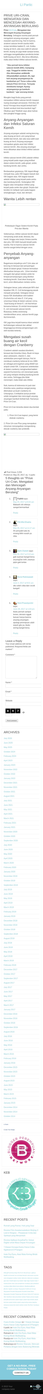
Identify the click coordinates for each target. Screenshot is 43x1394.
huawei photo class (9, 1283)
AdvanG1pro (27, 1272)
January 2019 (9, 916)
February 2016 (10, 1058)
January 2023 (9, 765)
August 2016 (9, 1032)
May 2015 (8, 1090)
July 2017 (8, 987)
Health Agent (13, 1280)
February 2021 (10, 823)
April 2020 (8, 858)
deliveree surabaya (32, 1278)
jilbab (11, 1286)
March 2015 (9, 1094)
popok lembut (13, 1302)
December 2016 (10, 1014)
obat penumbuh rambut (19, 1297)
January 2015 (9, 1103)
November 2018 (10, 925)
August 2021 (9, 796)
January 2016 (9, 1063)
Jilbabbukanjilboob (29, 1286)
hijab (25, 1280)
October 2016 (9, 1023)
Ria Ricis (30, 1305)
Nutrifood (9, 1297)
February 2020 (10, 867)
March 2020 (9, 863)
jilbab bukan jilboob (18, 1286)
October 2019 (9, 881)
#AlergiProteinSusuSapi (10, 1272)
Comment (10, 655)
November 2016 (10, 1018)
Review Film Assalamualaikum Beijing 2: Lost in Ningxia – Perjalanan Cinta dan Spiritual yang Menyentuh (21, 1233)
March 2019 (9, 907)
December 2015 (10, 1067)
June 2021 (8, 805)
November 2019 (10, 876)
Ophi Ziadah (22, 551)
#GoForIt (20, 1272)
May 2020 (8, 854)
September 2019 (11, 885)
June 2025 (8, 743)
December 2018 (10, 921)
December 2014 (10, 1107)
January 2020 (9, 872)
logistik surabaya (13, 1289)
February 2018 (10, 965)
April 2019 (8, 903)
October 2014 (9, 1116)
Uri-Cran (12, 30)
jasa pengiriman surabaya (22, 1283)
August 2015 (9, 1081)
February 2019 (10, 912)
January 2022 (9, 778)
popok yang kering (22, 1302)
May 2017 (8, 996)
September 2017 (11, 978)
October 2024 (9, 752)
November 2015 (10, 1072)
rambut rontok (23, 1305)
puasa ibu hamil (14, 1305)
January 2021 (9, 827)
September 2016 (11, 1027)
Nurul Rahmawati (25, 577)
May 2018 (8, 952)
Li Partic (26, 5)
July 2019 (8, 890)
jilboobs (6, 1289)
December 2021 (10, 783)
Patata (28, 1297)
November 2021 (10, 787)
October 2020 (9, 836)
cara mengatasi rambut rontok (12, 1278)
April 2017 (8, 1001)
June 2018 (8, 947)
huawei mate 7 (34, 1280)
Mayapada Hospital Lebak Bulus (24, 1291)
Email (8, 692)
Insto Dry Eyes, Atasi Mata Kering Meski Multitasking (20, 1255)
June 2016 (8, 1041)
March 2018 (9, 961)
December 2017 (10, 970)
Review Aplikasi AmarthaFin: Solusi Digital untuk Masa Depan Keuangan (19, 1241)
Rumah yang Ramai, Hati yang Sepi (19, 1226)
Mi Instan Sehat (26, 1294)
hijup (28, 1280)
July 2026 (8, 738)
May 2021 (8, 810)
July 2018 (8, 943)
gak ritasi (6, 1280)
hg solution (20, 1280)
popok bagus (19, 1299)
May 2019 (8, 898)
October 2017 (9, 974)
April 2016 (8, 1050)
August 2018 (9, 938)
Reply (15, 513)
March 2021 (9, 818)
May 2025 (8, 747)
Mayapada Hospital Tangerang (12, 1294)
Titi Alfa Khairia (24, 522)
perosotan (12, 1299)
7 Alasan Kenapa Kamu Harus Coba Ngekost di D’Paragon (19, 1248)
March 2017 (9, 1005)
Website (8, 701)
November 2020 (10, 832)
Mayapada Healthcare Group (27, 1289)
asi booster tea (12, 1275)
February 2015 (10, 1098)
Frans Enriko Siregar (12, 1322)
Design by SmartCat (36, 1387)
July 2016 (8, 1036)
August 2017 (9, 983)
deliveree (24, 1278)
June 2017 (8, 992)
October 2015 (9, 1076)
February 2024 (10, 756)
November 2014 (10, 1112)
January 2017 (9, 1010)
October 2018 (9, 929)
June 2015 (8, 1085)
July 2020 (8, 845)
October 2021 (9, 792)
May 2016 (8, 1045)
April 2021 (8, 814)
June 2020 (8, 849)
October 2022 (9, 774)
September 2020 (11, 841)
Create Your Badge (9, 1129)
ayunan (36, 1275)
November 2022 (10, 769)
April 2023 (8, 761)
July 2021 (8, 801)
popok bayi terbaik (28, 1299)
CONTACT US (22, 1373)
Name (8, 682)
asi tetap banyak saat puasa (25, 1275)
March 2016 (9, 1054)
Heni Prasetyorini (25, 603)
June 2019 (8, 894)
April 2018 (8, 956)
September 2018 (11, 934)
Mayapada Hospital (9, 1291)
